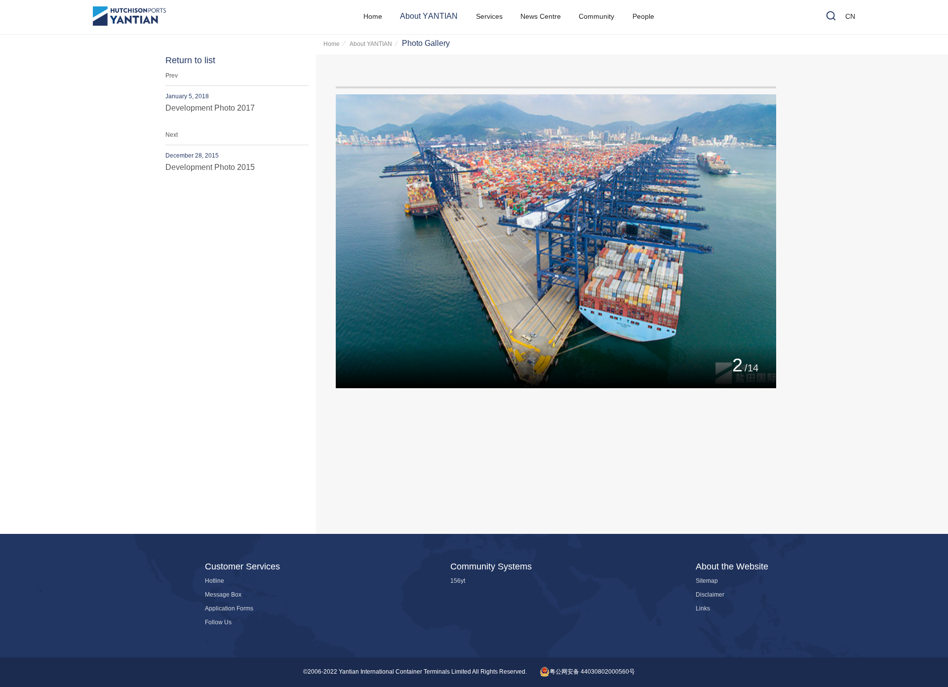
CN (850, 17)
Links (703, 609)
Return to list (190, 61)
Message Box (223, 595)
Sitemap (707, 581)
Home (331, 44)
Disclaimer (710, 595)
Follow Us (218, 622)
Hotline (214, 581)
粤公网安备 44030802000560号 (592, 672)
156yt (457, 581)
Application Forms (229, 609)
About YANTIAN (371, 44)
